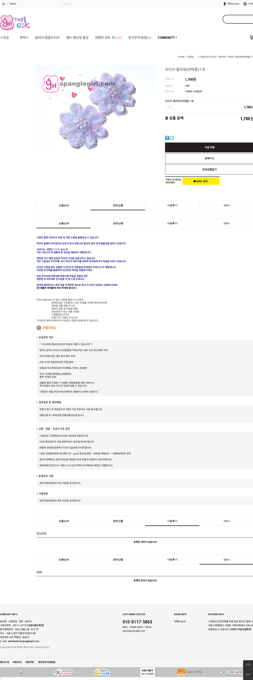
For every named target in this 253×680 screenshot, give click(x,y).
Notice (12, 3)
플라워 (222, 57)
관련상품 (118, 205)
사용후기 (172, 205)
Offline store (233, 3)
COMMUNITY (166, 38)
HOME (181, 57)
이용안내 (17, 662)
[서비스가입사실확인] (240, 629)
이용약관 (29, 662)
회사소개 (4, 662)
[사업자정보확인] (35, 625)
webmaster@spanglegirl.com (23, 641)
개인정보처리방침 (46, 662)
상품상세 (64, 205)
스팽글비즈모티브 (208, 57)
